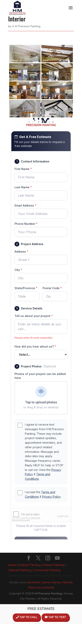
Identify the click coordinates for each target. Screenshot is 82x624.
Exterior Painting (30, 565)
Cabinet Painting (19, 570)
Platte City (34, 587)
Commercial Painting (46, 570)
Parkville (67, 582)
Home (12, 565)
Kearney (56, 582)
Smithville (48, 587)
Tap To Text (57, 617)
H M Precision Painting (26, 26)
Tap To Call (28, 617)
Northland (33, 582)
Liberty (45, 582)
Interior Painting (53, 565)
